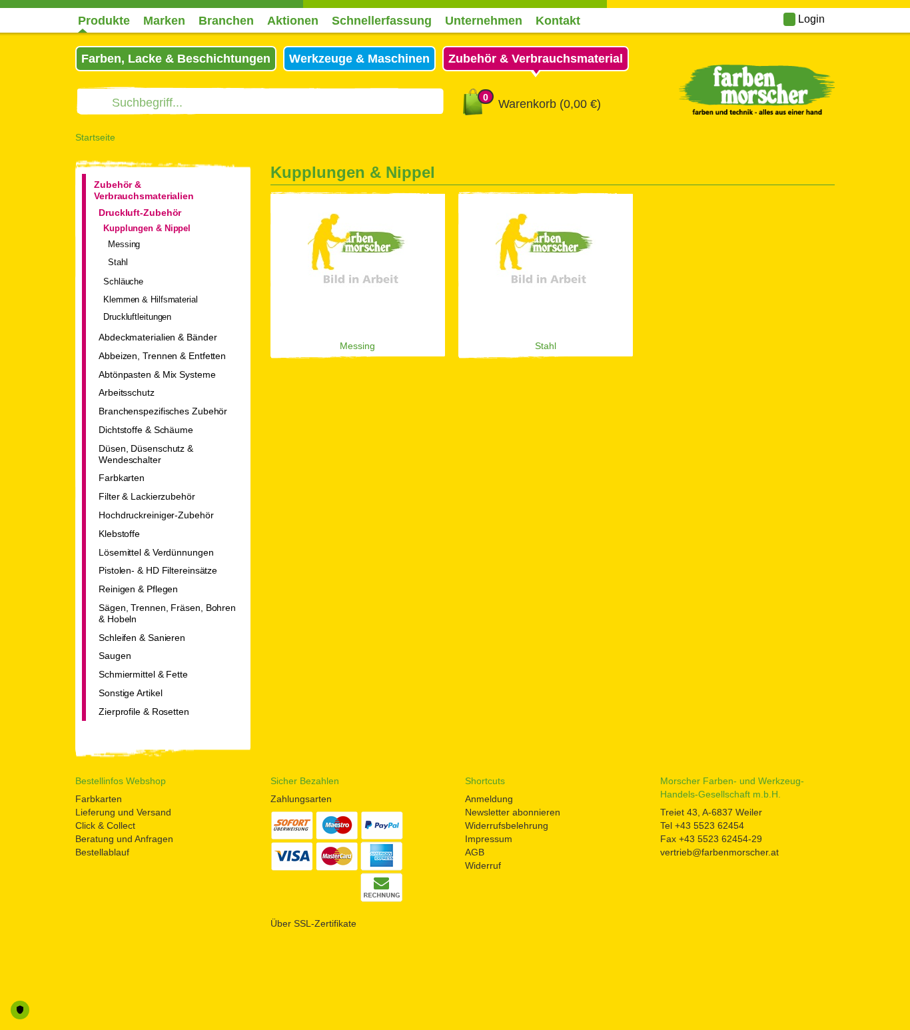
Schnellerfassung (382, 20)
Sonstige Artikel (130, 693)
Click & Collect (105, 825)
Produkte (104, 20)
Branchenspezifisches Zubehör (163, 411)
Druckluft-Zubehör (140, 212)
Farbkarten (122, 477)
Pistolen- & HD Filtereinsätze (158, 570)
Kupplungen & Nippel (147, 228)
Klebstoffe (119, 533)
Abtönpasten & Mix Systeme (157, 374)
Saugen (115, 655)
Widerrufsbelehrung (506, 825)
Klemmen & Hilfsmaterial (150, 299)
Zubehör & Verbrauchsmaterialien (144, 190)
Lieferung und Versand (123, 812)
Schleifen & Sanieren (142, 637)
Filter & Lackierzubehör (147, 496)
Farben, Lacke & (175, 58)
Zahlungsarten (301, 798)
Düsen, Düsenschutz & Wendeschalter (146, 454)
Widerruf (483, 865)
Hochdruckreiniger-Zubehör (156, 515)
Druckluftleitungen (137, 317)
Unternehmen (483, 20)
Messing (124, 244)
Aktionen (292, 20)
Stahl (118, 262)
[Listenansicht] (808, 175)
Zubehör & (535, 58)
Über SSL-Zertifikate (313, 923)
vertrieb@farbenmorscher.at (719, 852)
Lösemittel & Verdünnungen (156, 552)
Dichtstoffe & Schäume (146, 429)
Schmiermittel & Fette (143, 674)
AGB (474, 852)
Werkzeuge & (359, 58)
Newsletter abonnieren (512, 812)
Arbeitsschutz (127, 392)
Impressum (488, 838)
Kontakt (558, 20)
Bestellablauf (102, 852)
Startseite (95, 137)
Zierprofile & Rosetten (144, 711)
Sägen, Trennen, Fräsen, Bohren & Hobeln (167, 613)
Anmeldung (489, 798)
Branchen (226, 20)
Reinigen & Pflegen (138, 589)
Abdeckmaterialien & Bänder (158, 337)
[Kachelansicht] (830, 175)
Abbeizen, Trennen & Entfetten (162, 355)
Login (810, 19)
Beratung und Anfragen (124, 838)
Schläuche (123, 281)
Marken (164, 20)
